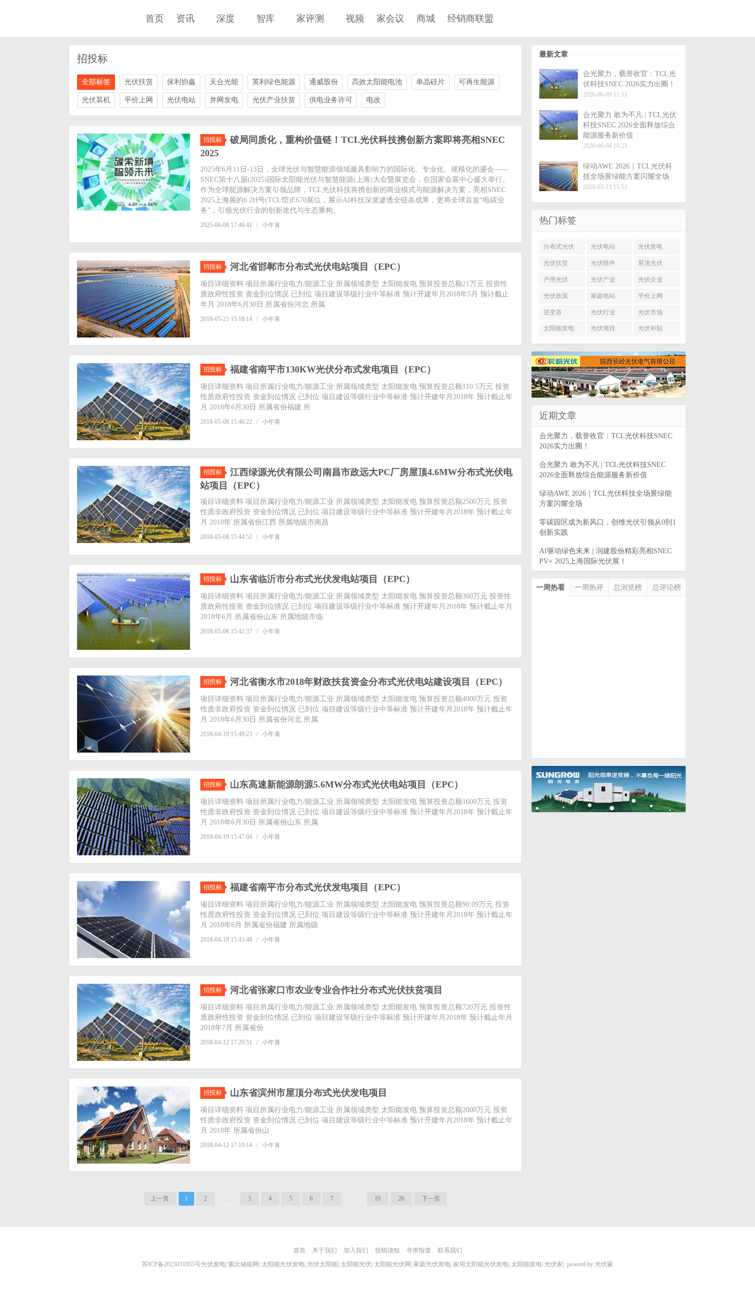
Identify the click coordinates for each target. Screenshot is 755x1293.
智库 (265, 18)
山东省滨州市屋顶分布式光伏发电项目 (308, 1093)
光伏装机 (96, 100)
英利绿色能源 (273, 82)
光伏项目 (603, 328)
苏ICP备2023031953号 (171, 1264)
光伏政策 (555, 295)
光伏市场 (650, 312)
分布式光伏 (558, 246)
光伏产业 (603, 279)
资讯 (185, 18)
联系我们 (450, 1250)
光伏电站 (181, 100)
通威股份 (323, 82)
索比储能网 (243, 1264)
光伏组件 (603, 263)
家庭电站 (603, 295)
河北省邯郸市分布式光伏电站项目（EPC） (318, 266)
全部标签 (96, 82)
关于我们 (324, 1250)
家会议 (390, 18)
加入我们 (356, 1250)
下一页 (430, 1198)
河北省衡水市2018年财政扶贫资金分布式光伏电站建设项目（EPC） (368, 682)
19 (377, 1198)
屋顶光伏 (650, 263)
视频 (355, 18)
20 (401, 1198)
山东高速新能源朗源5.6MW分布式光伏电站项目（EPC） (346, 784)
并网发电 (224, 100)
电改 (373, 100)
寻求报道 (418, 1250)
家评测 (310, 18)
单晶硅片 (430, 82)
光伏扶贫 (138, 82)
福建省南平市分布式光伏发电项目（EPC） (318, 887)
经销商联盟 (470, 18)
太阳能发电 (558, 328)
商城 (426, 18)
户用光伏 (555, 279)
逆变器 (552, 312)
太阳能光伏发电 (283, 1264)
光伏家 (99, 19)
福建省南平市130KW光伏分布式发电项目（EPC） (333, 369)
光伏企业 (650, 279)
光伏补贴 (650, 328)
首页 (154, 18)
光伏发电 (650, 246)
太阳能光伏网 (392, 1264)
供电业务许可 (330, 100)
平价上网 (138, 100)
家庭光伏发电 (431, 1264)
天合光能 (224, 82)
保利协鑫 (181, 82)
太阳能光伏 (356, 1264)
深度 (225, 18)
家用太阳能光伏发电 (480, 1264)
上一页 (160, 1198)
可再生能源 (477, 82)
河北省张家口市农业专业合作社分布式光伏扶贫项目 (336, 990)
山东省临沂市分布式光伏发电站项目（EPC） (322, 579)
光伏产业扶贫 (273, 100)
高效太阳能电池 (377, 82)
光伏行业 (603, 312)
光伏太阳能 (322, 1264)
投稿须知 (387, 1250)
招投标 (212, 139)
